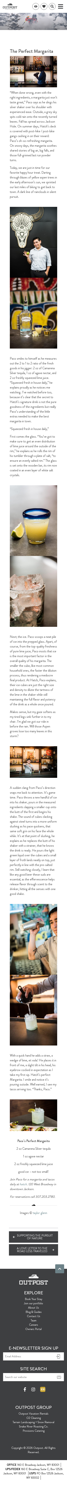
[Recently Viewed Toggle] (35, 6)
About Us (33, 1308)
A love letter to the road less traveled (32, 1249)
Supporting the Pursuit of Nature (35, 1236)
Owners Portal (33, 1329)
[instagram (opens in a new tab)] (33, 1389)
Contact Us (33, 1316)
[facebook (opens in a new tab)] (25, 1389)
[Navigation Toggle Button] (60, 6)
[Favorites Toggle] (44, 6)
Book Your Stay (33, 1299)
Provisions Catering (33, 1431)
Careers (33, 1325)
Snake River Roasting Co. (33, 1426)
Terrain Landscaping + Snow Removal (33, 1422)
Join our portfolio (33, 1303)
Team (33, 1320)
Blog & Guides (34, 1312)
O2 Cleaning (33, 1418)
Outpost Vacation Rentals (33, 1414)
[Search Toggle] (52, 6)
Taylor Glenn (40, 1213)
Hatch (23, 1184)
